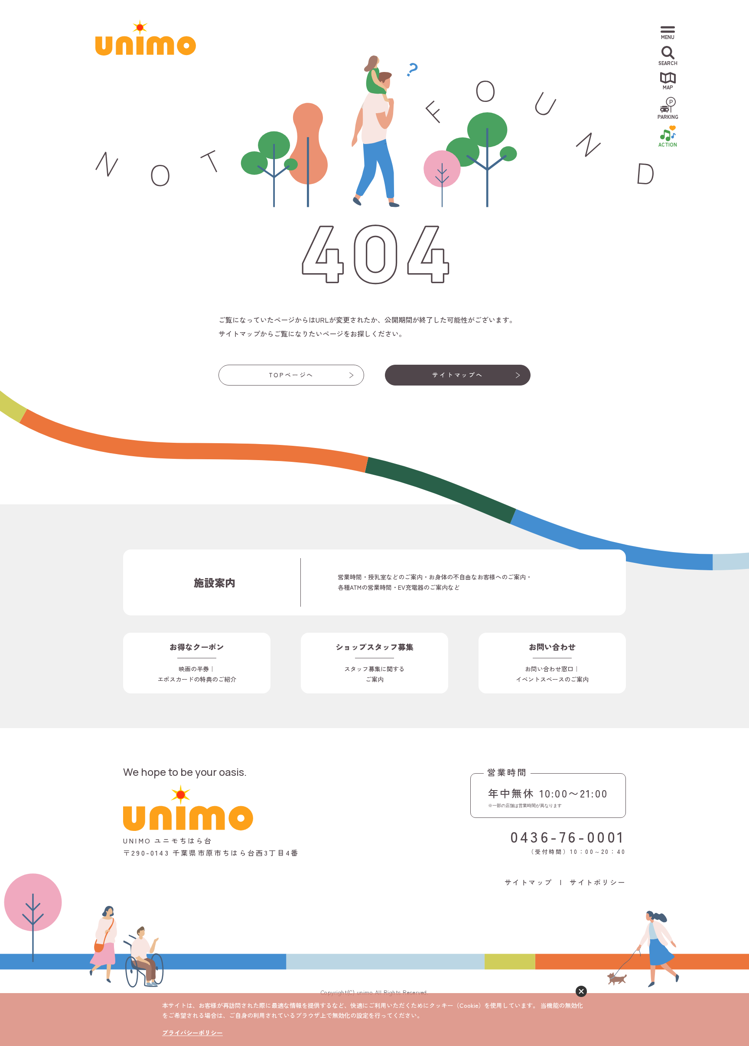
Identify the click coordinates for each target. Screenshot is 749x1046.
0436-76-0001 (568, 836)
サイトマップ (529, 882)
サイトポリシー (598, 882)
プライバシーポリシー (192, 1032)
